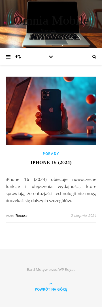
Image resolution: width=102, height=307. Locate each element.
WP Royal (66, 269)
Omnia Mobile (51, 20)
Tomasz (21, 215)
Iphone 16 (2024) (51, 162)
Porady (51, 153)
